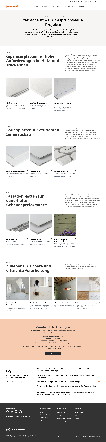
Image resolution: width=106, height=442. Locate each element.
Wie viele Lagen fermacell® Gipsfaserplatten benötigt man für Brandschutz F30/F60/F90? (66, 376)
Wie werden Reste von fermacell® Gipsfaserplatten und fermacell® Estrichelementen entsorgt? (63, 370)
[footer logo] (53, 429)
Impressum (52, 436)
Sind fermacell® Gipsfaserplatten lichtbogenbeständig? (58, 381)
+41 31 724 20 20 (25, 416)
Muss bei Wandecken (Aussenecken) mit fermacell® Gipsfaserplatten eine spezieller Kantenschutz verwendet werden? (65, 393)
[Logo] (12, 6)
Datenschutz (60, 436)
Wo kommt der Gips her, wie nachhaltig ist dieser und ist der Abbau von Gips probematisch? (66, 387)
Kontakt (77, 436)
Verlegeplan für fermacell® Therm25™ (91, 436)
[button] (35, 6)
